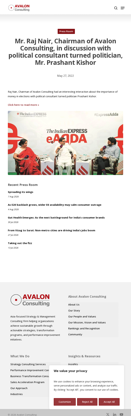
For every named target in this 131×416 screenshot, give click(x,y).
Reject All (87, 401)
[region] (86, 387)
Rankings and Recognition (84, 328)
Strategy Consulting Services (28, 364)
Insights (73, 364)
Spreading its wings (20, 192)
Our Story (74, 310)
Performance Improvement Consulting (33, 370)
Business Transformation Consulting (32, 376)
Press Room (66, 31)
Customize (65, 401)
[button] (123, 8)
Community (75, 334)
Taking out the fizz (20, 243)
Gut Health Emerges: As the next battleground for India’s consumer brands (56, 217)
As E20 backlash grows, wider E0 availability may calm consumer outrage (54, 204)
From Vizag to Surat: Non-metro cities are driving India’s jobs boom (51, 230)
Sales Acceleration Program (27, 382)
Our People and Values (82, 316)
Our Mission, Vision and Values (87, 322)
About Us (73, 304)
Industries (16, 394)
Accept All (109, 401)
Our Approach (18, 388)
